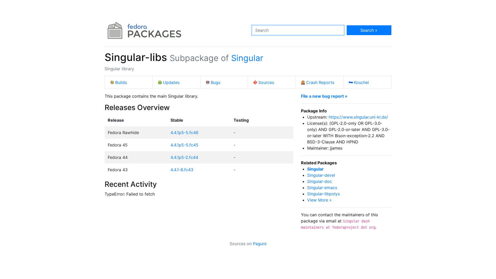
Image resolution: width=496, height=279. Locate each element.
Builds (121, 82)
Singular (247, 58)
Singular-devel (321, 175)
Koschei (361, 82)
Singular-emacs (322, 187)
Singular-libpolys (323, 193)
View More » (319, 200)
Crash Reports (320, 82)
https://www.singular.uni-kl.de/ (358, 117)
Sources (266, 82)
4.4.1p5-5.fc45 (184, 145)
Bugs (215, 82)
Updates (171, 82)
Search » (368, 30)
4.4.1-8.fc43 (182, 169)
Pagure (260, 243)
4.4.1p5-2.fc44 (184, 157)
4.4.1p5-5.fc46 (184, 132)
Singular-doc (319, 181)
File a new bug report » (324, 96)
